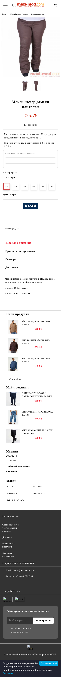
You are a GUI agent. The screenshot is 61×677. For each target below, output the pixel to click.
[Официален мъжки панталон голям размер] (13, 399)
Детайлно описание (18, 242)
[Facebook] (5, 582)
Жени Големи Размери (19, 14)
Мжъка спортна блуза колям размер (36, 323)
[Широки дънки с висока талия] (13, 417)
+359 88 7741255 (24, 576)
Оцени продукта (12, 228)
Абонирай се (14, 379)
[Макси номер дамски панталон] (30, 76)
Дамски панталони (38, 14)
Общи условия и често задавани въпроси (10, 528)
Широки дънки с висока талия (37, 413)
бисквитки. (8, 673)
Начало (4, 14)
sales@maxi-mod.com (24, 570)
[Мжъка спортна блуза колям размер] (13, 327)
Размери (10, 178)
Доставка (11, 267)
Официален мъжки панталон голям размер (37, 395)
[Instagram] (12, 582)
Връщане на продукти (20, 251)
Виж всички (12, 472)
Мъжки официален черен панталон (38, 432)
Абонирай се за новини (19, 466)
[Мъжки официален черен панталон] (13, 436)
